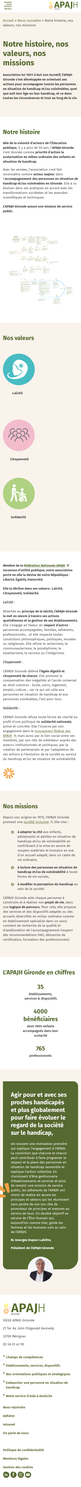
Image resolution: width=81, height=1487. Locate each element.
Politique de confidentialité (23, 1450)
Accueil (8, 21)
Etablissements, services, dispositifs (33, 1366)
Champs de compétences (24, 1357)
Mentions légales (15, 1459)
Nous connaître (29, 21)
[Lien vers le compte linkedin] (6, 1475)
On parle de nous (16, 1433)
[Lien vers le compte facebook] (13, 1475)
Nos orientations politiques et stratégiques (38, 1374)
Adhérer (9, 1416)
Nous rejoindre (14, 1407)
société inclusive (36, 822)
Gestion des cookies (18, 1467)
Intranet (9, 1424)
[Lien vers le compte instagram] (20, 1475)
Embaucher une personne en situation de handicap (37, 1385)
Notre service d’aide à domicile (29, 1396)
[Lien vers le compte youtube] (28, 1475)
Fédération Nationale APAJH (44, 565)
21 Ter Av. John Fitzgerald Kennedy (28, 1328)
